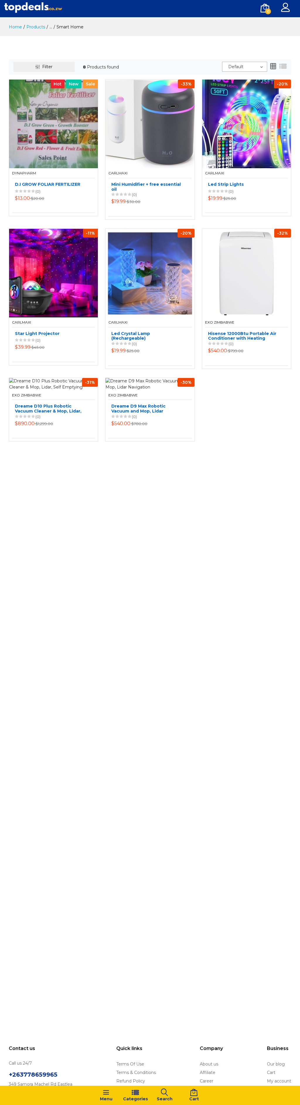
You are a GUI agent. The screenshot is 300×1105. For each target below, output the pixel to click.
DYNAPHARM (24, 173)
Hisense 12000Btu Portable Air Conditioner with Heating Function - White (242, 336)
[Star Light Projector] (53, 272)
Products (35, 27)
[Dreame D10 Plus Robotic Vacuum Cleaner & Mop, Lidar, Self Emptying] (53, 383)
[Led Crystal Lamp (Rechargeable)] (149, 272)
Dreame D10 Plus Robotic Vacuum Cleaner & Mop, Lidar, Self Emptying (48, 409)
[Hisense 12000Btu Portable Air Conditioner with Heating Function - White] (246, 272)
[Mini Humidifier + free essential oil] (149, 123)
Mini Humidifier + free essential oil (146, 187)
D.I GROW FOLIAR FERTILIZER (47, 184)
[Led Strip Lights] (246, 123)
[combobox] (244, 67)
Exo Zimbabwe (219, 322)
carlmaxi (117, 173)
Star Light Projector (37, 333)
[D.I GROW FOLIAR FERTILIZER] (53, 123)
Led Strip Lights (226, 184)
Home (15, 27)
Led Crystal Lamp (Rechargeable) (130, 336)
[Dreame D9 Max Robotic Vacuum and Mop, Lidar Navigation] (149, 383)
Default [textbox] (235, 66)
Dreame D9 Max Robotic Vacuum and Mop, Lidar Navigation (138, 409)
